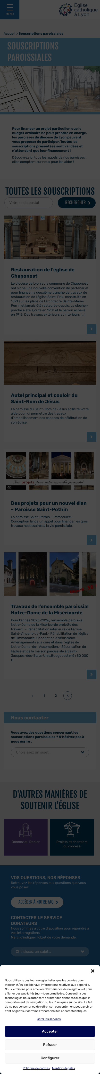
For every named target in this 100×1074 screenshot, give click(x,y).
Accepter (50, 1031)
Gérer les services (49, 1019)
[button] (92, 971)
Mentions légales (63, 1068)
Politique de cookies (36, 1068)
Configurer (50, 1058)
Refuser (50, 1044)
